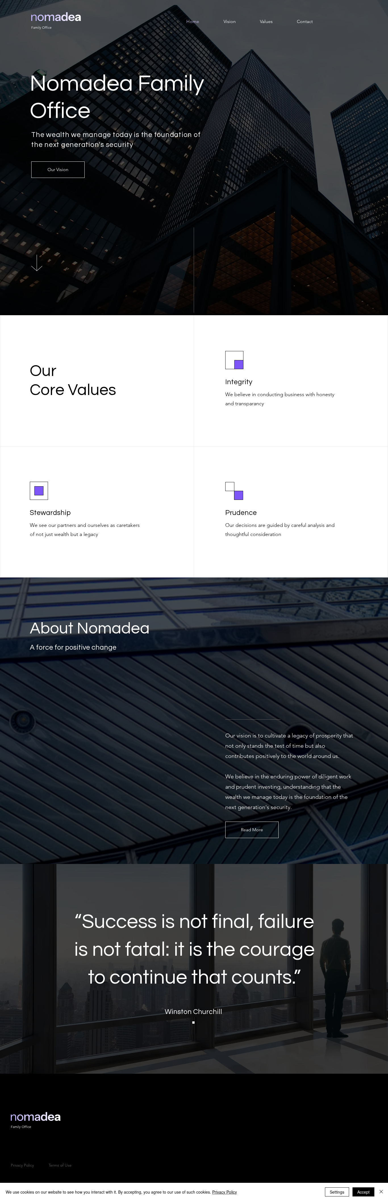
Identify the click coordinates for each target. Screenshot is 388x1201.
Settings (337, 1192)
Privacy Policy (224, 1192)
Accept (363, 1192)
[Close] (381, 1191)
